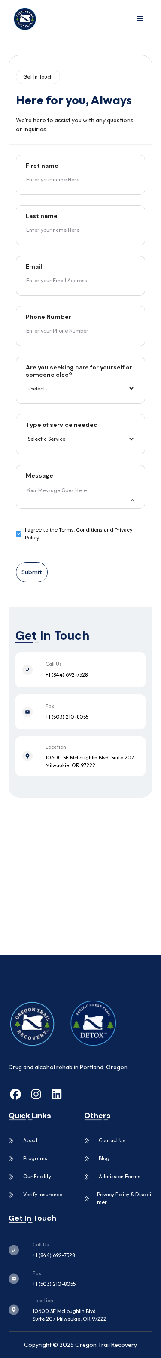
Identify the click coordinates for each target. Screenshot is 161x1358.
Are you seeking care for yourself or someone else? (79, 371)
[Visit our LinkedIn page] (57, 1095)
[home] (23, 19)
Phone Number (48, 317)
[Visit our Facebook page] (15, 1095)
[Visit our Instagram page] (36, 1095)
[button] (140, 19)
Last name (42, 216)
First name (42, 165)
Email (34, 266)
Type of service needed (62, 425)
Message (39, 475)
